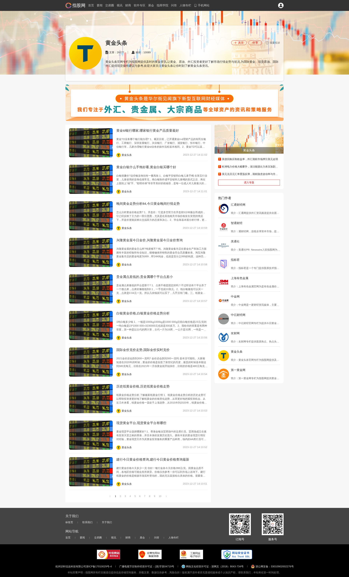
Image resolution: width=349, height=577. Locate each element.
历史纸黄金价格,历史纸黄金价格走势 (143, 386)
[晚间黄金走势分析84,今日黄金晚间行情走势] (91, 215)
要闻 (100, 5)
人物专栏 (185, 5)
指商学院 (162, 5)
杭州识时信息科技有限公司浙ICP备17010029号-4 (83, 566)
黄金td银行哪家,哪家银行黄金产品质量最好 (147, 130)
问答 (174, 5)
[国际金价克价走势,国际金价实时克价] (91, 362)
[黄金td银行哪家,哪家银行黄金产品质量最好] (91, 142)
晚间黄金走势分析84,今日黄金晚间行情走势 (148, 203)
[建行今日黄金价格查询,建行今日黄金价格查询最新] (91, 471)
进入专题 (249, 182)
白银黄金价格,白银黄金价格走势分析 (143, 313)
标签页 (69, 522)
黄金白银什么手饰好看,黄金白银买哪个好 (146, 167)
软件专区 (139, 5)
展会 (151, 5)
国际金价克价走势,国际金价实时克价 (143, 350)
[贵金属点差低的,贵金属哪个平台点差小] (91, 289)
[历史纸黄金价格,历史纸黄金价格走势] (91, 398)
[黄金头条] (174, 103)
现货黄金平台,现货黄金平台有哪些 (141, 423)
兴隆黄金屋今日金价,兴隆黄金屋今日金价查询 (149, 240)
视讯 (120, 5)
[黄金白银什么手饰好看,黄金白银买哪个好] (91, 179)
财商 (128, 5)
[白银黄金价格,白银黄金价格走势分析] (91, 325)
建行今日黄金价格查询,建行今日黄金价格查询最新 (152, 459)
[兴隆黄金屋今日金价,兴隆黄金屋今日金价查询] (91, 252)
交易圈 (109, 5)
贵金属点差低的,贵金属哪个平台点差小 (144, 277)
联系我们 (87, 522)
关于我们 (107, 522)
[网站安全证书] (236, 554)
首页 (91, 5)
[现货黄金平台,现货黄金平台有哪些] (91, 435)
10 (160, 496)
